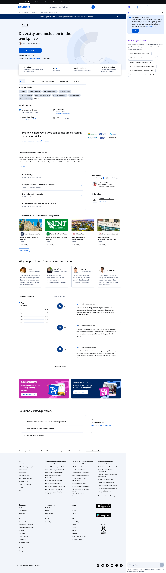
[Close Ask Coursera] (129, 7)
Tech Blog (48, 522)
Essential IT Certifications (105, 479)
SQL (20, 490)
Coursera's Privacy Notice (93, 451)
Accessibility (75, 522)
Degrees (21, 531)
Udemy (21, 551)
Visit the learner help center (101, 426)
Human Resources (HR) (25, 478)
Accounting (22, 464)
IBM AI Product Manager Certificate (55, 486)
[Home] (19, 12)
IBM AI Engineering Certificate (53, 483)
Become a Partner (24, 542)
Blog (46, 516)
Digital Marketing (24, 476)
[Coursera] (24, 7)
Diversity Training (65, 91)
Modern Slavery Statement (79, 536)
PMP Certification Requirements (107, 488)
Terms (74, 513)
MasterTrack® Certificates (26, 528)
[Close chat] (162, 12)
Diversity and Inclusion (50, 91)
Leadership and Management (49, 12)
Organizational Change (59, 95)
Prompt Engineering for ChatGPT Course (81, 490)
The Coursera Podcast (51, 519)
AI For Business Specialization (80, 467)
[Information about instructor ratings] (103, 178)
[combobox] (68, 7)
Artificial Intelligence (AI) (26, 467)
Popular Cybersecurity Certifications (104, 492)
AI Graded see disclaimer (63, 113)
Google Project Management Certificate (53, 477)
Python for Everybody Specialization (78, 495)
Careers (21, 516)
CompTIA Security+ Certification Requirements (107, 476)
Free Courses (23, 548)
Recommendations (47, 81)
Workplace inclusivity (26, 99)
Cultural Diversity (74, 95)
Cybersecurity (23, 470)
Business (34, 12)
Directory (74, 531)
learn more (108, 433)
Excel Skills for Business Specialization (79, 479)
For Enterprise (23, 533)
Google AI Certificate (51, 464)
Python (21, 487)
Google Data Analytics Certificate (55, 470)
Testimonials (63, 81)
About (22, 81)
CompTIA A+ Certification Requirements (105, 471)
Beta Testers (49, 513)
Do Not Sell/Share (77, 539)
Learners (47, 507)
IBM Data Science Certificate (53, 489)
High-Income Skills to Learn (106, 482)
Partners (47, 510)
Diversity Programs (34, 91)
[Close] (117, 16)
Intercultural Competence (42, 95)
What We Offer (23, 510)
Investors (74, 510)
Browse (26, 12)
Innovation (23, 91)
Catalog (21, 519)
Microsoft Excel (23, 481)
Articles (74, 528)
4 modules (28, 67)
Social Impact (23, 545)
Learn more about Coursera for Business (35, 141)
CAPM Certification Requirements (107, 467)
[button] (43, 7)
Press (73, 507)
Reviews (76, 81)
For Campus (22, 539)
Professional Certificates (26, 525)
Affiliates (74, 533)
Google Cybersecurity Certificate (55, 467)
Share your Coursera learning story (108, 496)
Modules (32, 81)
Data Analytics (23, 473)
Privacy (74, 516)
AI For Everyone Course (78, 470)
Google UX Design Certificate (53, 480)
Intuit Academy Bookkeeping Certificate (53, 493)
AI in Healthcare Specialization (80, 473)
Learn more (46, 58)
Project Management (25, 484)
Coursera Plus (23, 522)
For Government (23, 536)
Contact (74, 525)
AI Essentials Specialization (80, 464)
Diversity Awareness (26, 95)
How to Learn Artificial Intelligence (108, 485)
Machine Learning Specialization (81, 486)
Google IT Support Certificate (54, 473)
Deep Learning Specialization (80, 476)
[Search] (93, 7)
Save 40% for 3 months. (85, 17)
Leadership (22, 513)
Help (73, 519)
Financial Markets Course (79, 483)
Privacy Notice (150, 26)
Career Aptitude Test (104, 464)
